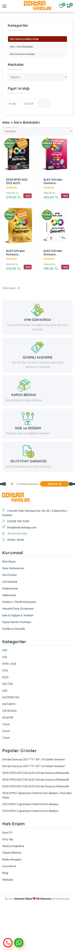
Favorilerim (9, 866)
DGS (5, 670)
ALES (5, 677)
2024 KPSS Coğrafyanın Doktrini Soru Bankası (30, 810)
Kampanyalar (10, 588)
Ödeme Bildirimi (11, 852)
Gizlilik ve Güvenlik (13, 628)
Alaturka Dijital (23, 898)
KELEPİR (7, 717)
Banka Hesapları (12, 859)
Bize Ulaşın (9, 561)
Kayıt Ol (7, 832)
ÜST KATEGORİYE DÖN (24, 39)
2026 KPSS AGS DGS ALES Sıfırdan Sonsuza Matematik (18, 181)
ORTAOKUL (9, 710)
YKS (4, 650)
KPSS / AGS (9, 663)
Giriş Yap (7, 839)
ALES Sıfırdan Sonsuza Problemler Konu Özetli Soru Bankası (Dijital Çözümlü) (18, 252)
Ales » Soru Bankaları (21, 46)
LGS (4, 656)
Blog (5, 872)
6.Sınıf (6, 731)
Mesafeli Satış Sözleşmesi (18, 608)
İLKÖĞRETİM (10, 697)
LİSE (4, 690)
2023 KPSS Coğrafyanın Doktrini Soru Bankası (30, 804)
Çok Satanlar (10, 581)
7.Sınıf (6, 737)
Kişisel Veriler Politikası (16, 622)
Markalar (7, 879)
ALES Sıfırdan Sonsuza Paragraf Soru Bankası (54, 181)
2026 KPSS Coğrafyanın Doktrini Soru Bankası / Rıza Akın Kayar (37, 795)
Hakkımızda (9, 595)
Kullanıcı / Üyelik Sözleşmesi (19, 601)
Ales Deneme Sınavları (22, 53)
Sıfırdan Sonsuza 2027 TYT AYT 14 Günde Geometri (33, 759)
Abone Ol (55, 484)
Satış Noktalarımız (13, 568)
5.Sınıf (6, 724)
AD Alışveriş (43, 898)
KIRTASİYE (9, 704)
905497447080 (17, 533)
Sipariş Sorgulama (13, 845)
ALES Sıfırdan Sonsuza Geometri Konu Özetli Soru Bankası (54, 252)
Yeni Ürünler (9, 574)
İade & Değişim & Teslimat (17, 615)
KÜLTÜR (7, 683)
